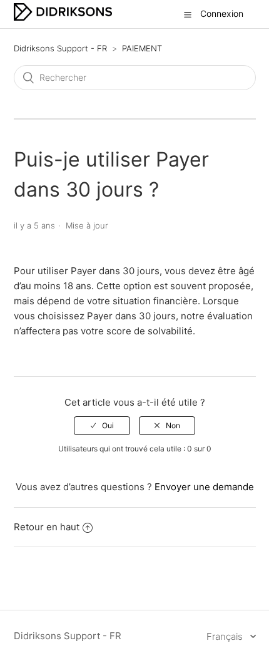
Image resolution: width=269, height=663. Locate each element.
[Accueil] (63, 17)
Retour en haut (46, 527)
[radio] (102, 425)
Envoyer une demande (204, 487)
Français (225, 636)
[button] (187, 14)
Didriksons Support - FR (60, 48)
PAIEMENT (142, 48)
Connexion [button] (221, 13)
